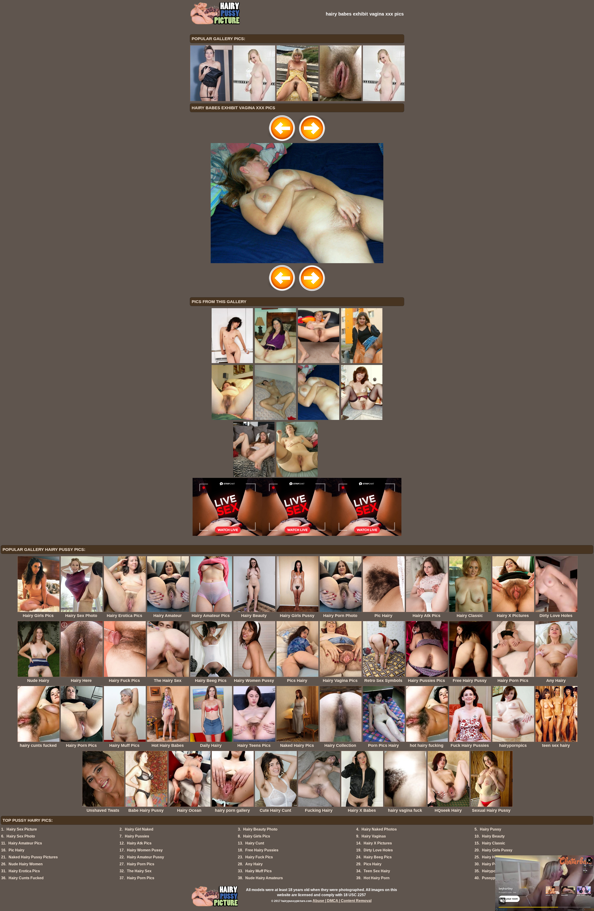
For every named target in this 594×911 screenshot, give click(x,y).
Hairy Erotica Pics (24, 871)
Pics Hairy (372, 864)
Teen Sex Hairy (377, 871)
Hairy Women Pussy (145, 850)
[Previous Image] (282, 142)
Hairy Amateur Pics (25, 843)
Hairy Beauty (493, 836)
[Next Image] (312, 142)
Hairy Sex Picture (21, 829)
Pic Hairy (16, 850)
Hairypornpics (494, 871)
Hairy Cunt (254, 843)
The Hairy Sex (139, 871)
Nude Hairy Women (26, 864)
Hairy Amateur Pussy (145, 857)
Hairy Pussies (137, 836)
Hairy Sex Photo (20, 836)
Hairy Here (491, 857)
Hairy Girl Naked (139, 829)
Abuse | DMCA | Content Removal (342, 901)
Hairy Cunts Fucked (26, 878)
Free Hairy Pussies (261, 850)
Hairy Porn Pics (140, 864)
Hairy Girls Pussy (497, 850)
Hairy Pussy (490, 829)
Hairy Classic (493, 843)
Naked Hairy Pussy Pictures (33, 857)
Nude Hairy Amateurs (264, 878)
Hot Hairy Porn (377, 878)
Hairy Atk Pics (139, 843)
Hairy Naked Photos (379, 829)
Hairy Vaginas (374, 836)
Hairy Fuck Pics (259, 857)
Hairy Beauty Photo (260, 829)
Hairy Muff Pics (258, 871)
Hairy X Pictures (378, 843)
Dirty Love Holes (378, 850)
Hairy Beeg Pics (378, 857)
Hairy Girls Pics (256, 836)
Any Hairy (254, 864)
